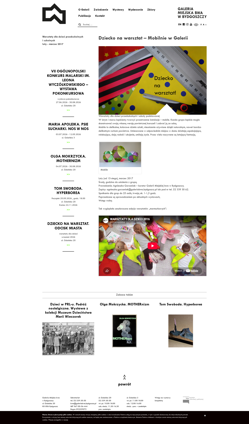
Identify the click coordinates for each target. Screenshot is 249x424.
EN (179, 25)
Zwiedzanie (101, 10)
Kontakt (100, 16)
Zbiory (151, 10)
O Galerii (83, 10)
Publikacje (84, 16)
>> (68, 110)
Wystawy (118, 10)
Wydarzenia (135, 10)
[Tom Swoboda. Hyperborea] (181, 331)
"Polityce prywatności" (76, 420)
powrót (124, 385)
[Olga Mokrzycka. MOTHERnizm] (124, 331)
